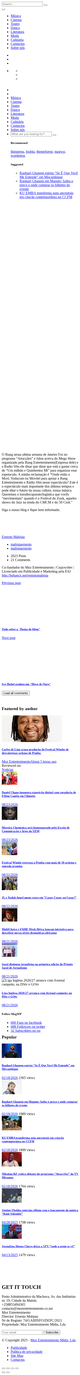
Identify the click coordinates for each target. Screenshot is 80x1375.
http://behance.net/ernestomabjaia (25, 575)
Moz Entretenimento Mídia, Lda (53, 1340)
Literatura (17, 32)
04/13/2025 (10, 1255)
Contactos (18, 44)
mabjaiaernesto (21, 544)
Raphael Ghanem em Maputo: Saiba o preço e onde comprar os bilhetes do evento (46, 185)
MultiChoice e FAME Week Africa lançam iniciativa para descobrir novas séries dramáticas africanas (38, 931)
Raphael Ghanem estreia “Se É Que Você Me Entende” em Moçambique (49, 175)
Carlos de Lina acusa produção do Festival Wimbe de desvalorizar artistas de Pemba (35, 751)
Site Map (17, 1356)
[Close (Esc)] (3, 1368)
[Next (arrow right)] (8, 1372)
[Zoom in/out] (17, 1368)
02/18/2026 (10, 1078)
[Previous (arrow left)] (3, 1372)
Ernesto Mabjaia (7, 422)
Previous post (11, 583)
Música (16, 16)
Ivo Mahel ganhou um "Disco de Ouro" (26, 684)
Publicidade (19, 1348)
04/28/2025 (10, 1222)
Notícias (7, 769)
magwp (59, 151)
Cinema (16, 20)
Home (15, 288)
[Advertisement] (40, 242)
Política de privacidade (26, 1352)
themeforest (44, 151)
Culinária (17, 40)
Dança (15, 28)
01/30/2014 (21, 424)
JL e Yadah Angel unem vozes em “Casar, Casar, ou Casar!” (39, 897)
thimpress (17, 151)
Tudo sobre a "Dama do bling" (21, 629)
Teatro (15, 24)
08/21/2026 (10, 941)
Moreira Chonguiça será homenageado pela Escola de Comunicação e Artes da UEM (36, 829)
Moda (15, 36)
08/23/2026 (10, 804)
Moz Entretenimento (16, 761)
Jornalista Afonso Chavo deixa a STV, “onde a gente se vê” (38, 1246)
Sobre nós (18, 48)
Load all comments (16, 693)
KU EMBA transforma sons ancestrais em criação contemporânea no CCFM (46, 195)
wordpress (18, 155)
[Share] (8, 1368)
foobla (30, 151)
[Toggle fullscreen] (12, 1368)
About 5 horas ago (43, 761)
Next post (8, 638)
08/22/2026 (10, 875)
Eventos (16, 292)
